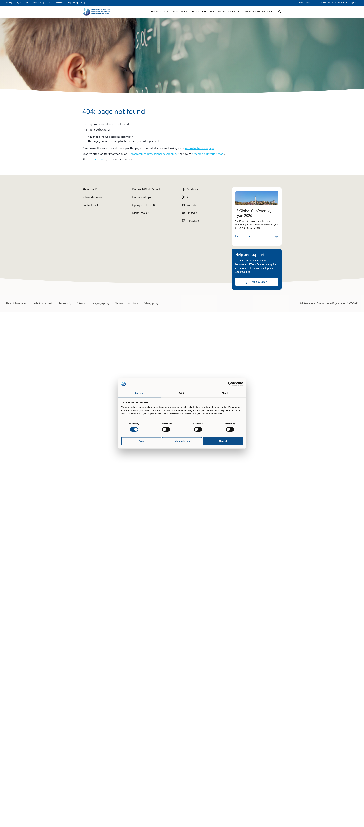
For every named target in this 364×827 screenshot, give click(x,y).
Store (48, 3)
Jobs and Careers (326, 3)
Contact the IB (341, 3)
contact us (97, 159)
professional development (163, 154)
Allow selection (182, 441)
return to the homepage (199, 148)
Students (37, 3)
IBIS (27, 3)
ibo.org (9, 3)
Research (59, 3)
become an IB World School (208, 154)
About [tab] (225, 393)
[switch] (166, 429)
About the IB (311, 3)
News (301, 3)
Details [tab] (182, 393)
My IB (18, 3)
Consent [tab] (139, 393)
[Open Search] (280, 12)
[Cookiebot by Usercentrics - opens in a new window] (230, 384)
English (353, 3)
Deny (141, 441)
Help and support (74, 3)
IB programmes (137, 154)
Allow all (223, 441)
